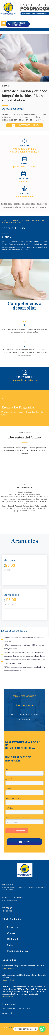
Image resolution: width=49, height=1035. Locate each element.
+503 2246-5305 (7, 911)
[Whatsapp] (42, 1029)
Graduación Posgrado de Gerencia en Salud (23, 965)
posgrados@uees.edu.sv (9, 900)
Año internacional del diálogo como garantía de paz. (24, 976)
